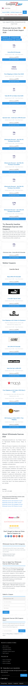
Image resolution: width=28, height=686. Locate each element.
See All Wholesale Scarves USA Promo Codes (14, 521)
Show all (5, 37)
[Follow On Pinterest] (5, 679)
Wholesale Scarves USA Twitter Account (11, 502)
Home (4, 22)
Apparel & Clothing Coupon (8, 555)
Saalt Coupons (6, 653)
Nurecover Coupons (7, 647)
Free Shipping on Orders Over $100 (14, 74)
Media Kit (21, 683)
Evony (16, 14)
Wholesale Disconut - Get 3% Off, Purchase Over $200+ (14, 140)
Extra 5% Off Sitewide (14, 52)
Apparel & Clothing (10, 22)
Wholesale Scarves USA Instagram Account (12, 504)
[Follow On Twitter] (3, 679)
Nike (8, 14)
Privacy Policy (10, 633)
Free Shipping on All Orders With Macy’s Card (14, 391)
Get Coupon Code (14, 59)
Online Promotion (7, 39)
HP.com (12, 14)
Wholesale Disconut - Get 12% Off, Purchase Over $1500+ (14, 210)
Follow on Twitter (6, 661)
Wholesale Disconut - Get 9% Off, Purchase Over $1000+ (14, 187)
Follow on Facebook (7, 659)
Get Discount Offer (14, 81)
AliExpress (20, 14)
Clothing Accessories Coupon (9, 554)
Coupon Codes (15, 37)
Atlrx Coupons (6, 646)
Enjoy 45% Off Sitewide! (14, 276)
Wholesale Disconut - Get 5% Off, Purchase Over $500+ (14, 163)
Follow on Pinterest (7, 663)
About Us (10, 683)
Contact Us (16, 633)
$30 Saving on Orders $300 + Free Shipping (14, 418)
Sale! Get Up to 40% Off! (14, 368)
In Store (18, 39)
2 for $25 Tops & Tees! (14, 298)
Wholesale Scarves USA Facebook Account (12, 500)
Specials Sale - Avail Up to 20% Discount (14, 118)
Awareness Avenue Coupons (9, 651)
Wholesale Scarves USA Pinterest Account (12, 506)
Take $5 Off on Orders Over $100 (14, 96)
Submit (6, 612)
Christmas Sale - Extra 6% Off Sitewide (14, 252)
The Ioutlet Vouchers (7, 649)
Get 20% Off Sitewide (14, 346)
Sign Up (22, 630)
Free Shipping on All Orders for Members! (14, 320)
